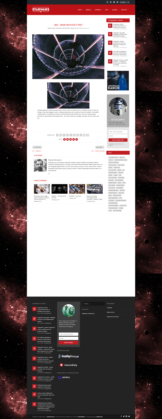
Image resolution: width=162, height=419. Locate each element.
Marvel (119, 182)
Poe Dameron (119, 187)
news (124, 182)
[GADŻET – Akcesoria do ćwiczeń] (60, 189)
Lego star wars (113, 177)
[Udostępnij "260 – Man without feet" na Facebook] (57, 135)
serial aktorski (117, 195)
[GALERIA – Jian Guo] (77, 189)
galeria (119, 170)
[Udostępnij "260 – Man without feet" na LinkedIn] (74, 135)
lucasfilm (111, 180)
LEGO (120, 175)
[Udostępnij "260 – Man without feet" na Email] (84, 135)
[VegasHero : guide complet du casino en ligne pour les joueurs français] (110, 43)
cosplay (111, 160)
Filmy (80, 10)
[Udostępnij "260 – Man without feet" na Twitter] (60, 135)
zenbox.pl (99, 416)
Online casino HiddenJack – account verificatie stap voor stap (45, 395)
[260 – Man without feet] (68, 56)
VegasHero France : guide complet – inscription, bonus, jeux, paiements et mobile (120, 62)
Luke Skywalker (119, 180)
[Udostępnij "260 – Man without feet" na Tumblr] (67, 135)
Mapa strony (110, 312)
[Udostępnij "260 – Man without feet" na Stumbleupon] (81, 135)
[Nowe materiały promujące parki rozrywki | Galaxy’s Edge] (95, 189)
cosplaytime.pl (112, 165)
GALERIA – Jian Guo (75, 196)
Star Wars (111, 200)
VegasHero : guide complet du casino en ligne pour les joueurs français (119, 44)
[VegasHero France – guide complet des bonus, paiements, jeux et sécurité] (34, 358)
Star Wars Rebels (113, 203)
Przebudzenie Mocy (114, 190)
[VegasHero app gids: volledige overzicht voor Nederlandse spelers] (110, 34)
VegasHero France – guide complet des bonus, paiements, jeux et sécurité (45, 359)
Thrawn (121, 208)
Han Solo (120, 172)
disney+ (110, 167)
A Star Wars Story (113, 157)
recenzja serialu (113, 193)
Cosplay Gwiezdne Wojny (120, 160)
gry (123, 170)
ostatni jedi (112, 187)
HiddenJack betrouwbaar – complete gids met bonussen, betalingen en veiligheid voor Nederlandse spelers (46, 405)
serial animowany (113, 198)
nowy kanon (112, 185)
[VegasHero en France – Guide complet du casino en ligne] (34, 378)
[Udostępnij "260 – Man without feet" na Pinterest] (70, 135)
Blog (72, 28)
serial (110, 195)
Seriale (88, 10)
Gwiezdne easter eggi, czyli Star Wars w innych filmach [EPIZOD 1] (41, 197)
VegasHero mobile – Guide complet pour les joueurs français (45, 369)
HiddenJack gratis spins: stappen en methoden (44, 386)
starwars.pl (50, 416)
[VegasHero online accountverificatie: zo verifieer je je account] (110, 26)
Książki (114, 10)
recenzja (122, 190)
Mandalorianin (112, 182)
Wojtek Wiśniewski (56, 28)
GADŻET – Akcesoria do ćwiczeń (59, 196)
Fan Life (124, 10)
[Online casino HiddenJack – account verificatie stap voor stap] (34, 394)
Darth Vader (121, 165)
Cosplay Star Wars (113, 162)
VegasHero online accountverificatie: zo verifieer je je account (119, 25)
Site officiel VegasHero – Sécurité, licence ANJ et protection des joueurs (120, 53)
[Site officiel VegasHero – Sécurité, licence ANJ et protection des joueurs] (110, 53)
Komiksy (98, 10)
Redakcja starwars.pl (88, 313)
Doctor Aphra (112, 170)
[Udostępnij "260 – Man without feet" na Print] (87, 135)
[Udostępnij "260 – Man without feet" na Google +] (64, 135)
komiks (110, 175)
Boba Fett (122, 157)
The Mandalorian (113, 208)
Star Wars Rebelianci (120, 200)
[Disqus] (68, 230)
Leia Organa (121, 177)
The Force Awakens (113, 205)
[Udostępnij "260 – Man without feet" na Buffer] (77, 135)
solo (120, 198)
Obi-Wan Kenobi (120, 185)
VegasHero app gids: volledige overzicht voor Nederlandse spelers (120, 34)
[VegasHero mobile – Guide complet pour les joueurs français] (34, 368)
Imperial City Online (113, 316)
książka (115, 175)
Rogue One (121, 193)
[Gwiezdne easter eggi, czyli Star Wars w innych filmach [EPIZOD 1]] (42, 189)
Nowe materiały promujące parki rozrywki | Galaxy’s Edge (94, 197)
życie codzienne (117, 210)
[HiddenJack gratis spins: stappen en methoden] (34, 386)
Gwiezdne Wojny (113, 172)
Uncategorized (123, 29)
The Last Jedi (123, 205)
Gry (106, 10)
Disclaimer (81, 416)
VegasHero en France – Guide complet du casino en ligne (45, 378)
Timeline (109, 307)
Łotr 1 (110, 210)
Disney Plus (117, 167)
